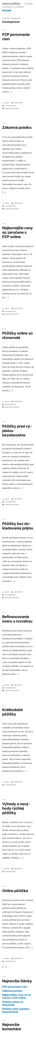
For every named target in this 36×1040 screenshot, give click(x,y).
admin (7, 103)
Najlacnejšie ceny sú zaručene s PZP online (17, 232)
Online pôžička (15, 890)
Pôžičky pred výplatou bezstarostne (15, 1010)
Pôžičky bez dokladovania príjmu (17, 525)
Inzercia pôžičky (11, 3)
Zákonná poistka (16, 127)
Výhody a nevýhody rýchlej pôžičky (16, 808)
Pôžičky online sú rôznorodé (17, 335)
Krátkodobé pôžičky (12, 711)
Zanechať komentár (12, 108)
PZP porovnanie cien (16, 36)
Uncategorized (10, 105)
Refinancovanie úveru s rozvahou (17, 618)
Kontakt (6, 10)
